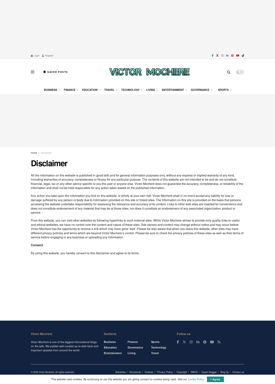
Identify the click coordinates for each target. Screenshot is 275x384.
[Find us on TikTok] (243, 55)
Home (34, 152)
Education (89, 90)
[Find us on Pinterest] (232, 55)
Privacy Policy (165, 372)
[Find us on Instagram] (222, 55)
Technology (130, 90)
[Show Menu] (32, 72)
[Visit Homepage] (149, 72)
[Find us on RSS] (219, 342)
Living (150, 90)
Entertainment (173, 90)
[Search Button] (228, 72)
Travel (109, 90)
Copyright (182, 372)
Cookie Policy (196, 379)
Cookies (149, 372)
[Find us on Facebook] (212, 55)
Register (49, 55)
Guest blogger (209, 372)
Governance (200, 90)
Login (36, 55)
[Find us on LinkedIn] (227, 55)
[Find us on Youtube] (237, 55)
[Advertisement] (137, 26)
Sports (223, 90)
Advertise (120, 372)
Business (50, 90)
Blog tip (224, 372)
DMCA (194, 372)
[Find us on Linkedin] (197, 342)
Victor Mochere (46, 372)
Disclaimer (46, 152)
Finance (69, 90)
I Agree (215, 379)
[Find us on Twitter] (217, 55)
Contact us (238, 372)
